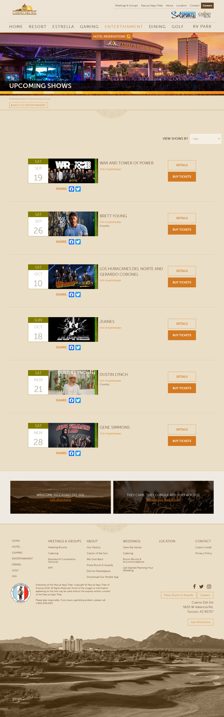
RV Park (202, 26)
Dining (157, 26)
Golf (178, 26)
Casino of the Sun (97, 553)
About (169, 5)
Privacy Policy (203, 553)
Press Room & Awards (100, 565)
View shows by (175, 138)
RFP (50, 567)
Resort (38, 26)
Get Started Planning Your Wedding (138, 569)
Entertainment (124, 26)
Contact (194, 5)
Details (182, 165)
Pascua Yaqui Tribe (152, 5)
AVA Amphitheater (110, 169)
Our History (94, 547)
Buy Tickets (182, 176)
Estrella (63, 26)
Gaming (89, 26)
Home (16, 26)
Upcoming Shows (40, 98)
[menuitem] (202, 26)
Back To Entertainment (29, 105)
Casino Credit (203, 547)
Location (181, 5)
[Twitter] (78, 189)
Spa (14, 576)
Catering (53, 553)
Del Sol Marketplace (99, 571)
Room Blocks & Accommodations (133, 560)
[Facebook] (71, 189)
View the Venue (132, 547)
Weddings (131, 541)
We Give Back (95, 559)
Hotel (16, 546)
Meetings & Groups (126, 5)
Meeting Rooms (57, 547)
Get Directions (200, 622)
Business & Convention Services (61, 560)
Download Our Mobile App (102, 577)
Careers (207, 5)
